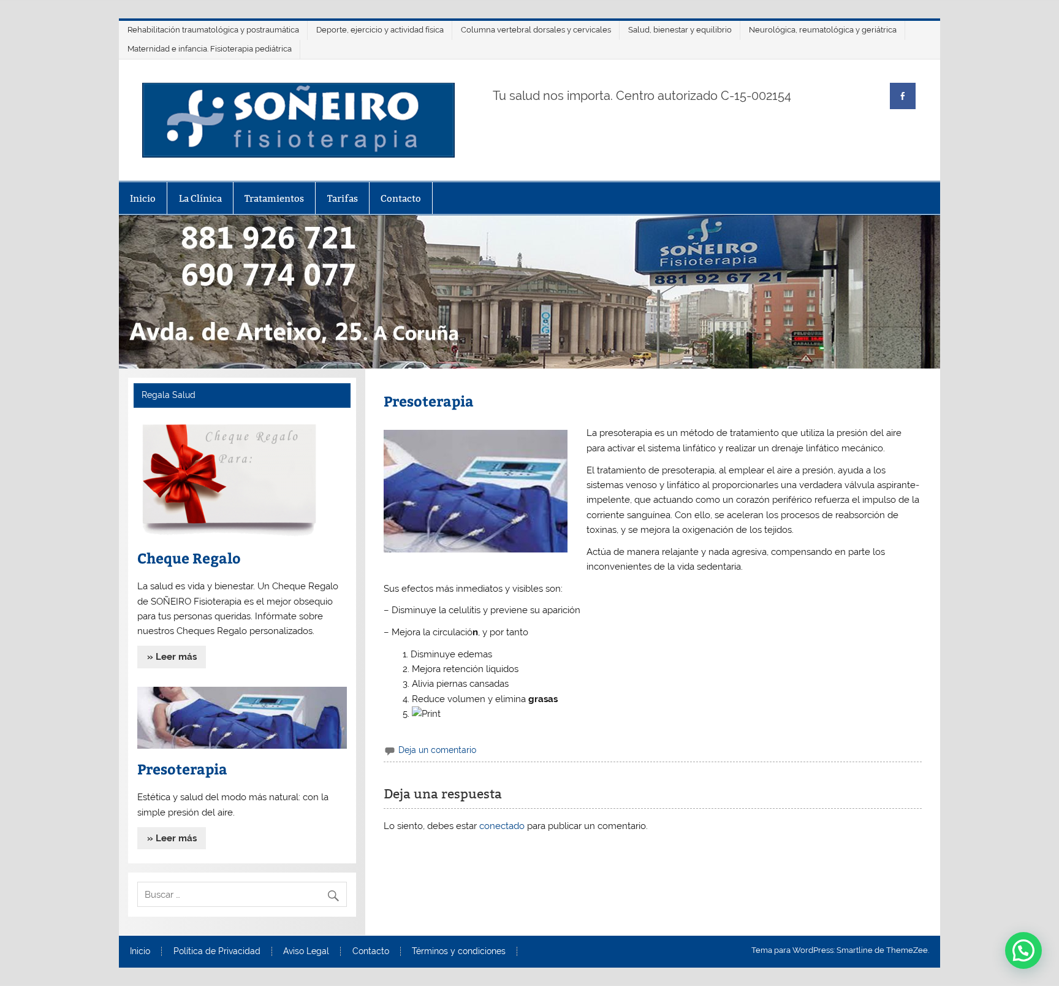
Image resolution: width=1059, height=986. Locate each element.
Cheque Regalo (189, 557)
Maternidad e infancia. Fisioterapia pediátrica (209, 48)
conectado (502, 825)
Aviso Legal (306, 951)
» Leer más (172, 656)
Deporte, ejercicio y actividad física (380, 29)
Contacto (401, 198)
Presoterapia (182, 768)
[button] (1023, 950)
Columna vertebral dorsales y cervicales (536, 29)
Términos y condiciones (459, 951)
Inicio (143, 198)
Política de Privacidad (216, 951)
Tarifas (342, 198)
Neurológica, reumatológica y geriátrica (823, 29)
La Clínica (200, 198)
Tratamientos (274, 198)
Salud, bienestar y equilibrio (680, 29)
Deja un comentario (437, 750)
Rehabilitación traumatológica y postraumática (213, 29)
